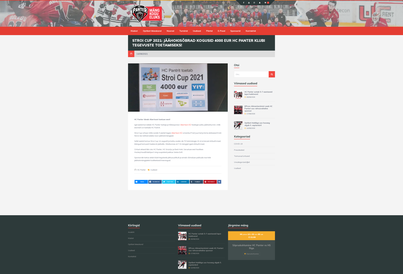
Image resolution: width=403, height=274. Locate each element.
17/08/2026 (250, 114)
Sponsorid (235, 31)
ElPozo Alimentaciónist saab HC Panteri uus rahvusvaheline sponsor (258, 108)
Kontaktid (251, 31)
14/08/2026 (250, 128)
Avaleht (131, 232)
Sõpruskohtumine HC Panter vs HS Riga (251, 247)
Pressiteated (239, 150)
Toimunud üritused (242, 156)
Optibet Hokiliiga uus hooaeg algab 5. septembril (257, 124)
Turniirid (183, 31)
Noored (170, 31)
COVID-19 (238, 144)
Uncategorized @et (242, 162)
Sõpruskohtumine (252, 254)
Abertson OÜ (185, 125)
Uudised (197, 31)
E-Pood (221, 31)
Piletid (209, 31)
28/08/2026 (250, 97)
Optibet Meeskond (152, 31)
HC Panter (141, 170)
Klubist (134, 31)
